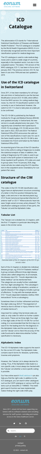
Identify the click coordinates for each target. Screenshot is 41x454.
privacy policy (20, 445)
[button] (34, 5)
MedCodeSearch (25, 375)
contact (20, 443)
